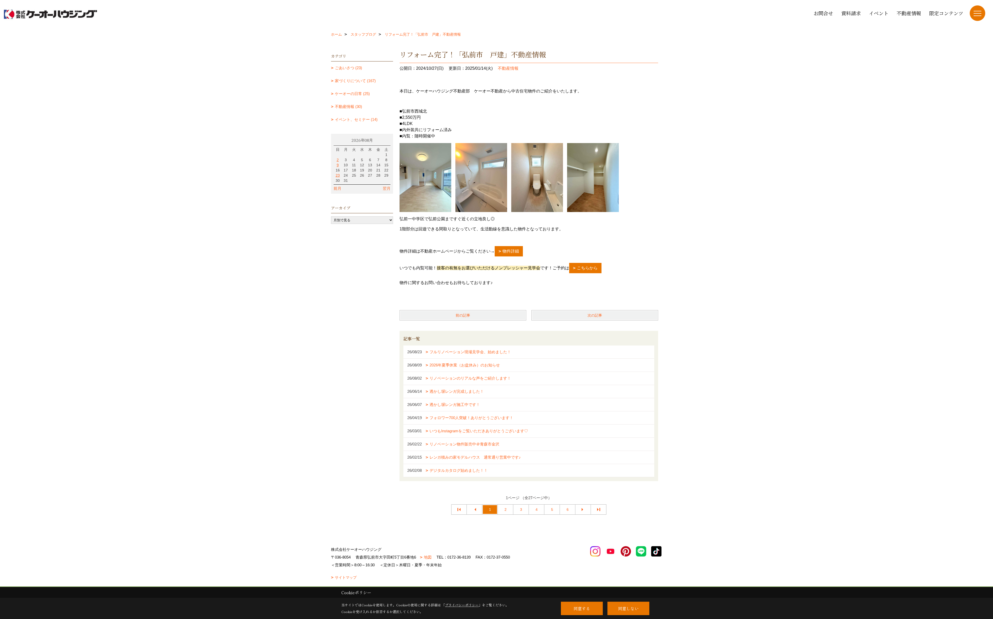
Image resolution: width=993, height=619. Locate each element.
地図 (428, 557)
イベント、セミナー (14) (356, 119)
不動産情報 (909, 13)
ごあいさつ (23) (348, 68)
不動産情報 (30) (348, 106)
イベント (879, 13)
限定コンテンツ (946, 13)
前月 (337, 188)
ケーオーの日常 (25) (352, 93)
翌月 (386, 188)
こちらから (587, 268)
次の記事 (595, 315)
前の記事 (463, 315)
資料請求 (851, 13)
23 (338, 175)
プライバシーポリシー (462, 604)
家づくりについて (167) (355, 81)
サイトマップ (346, 577)
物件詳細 (510, 251)
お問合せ (823, 13)
